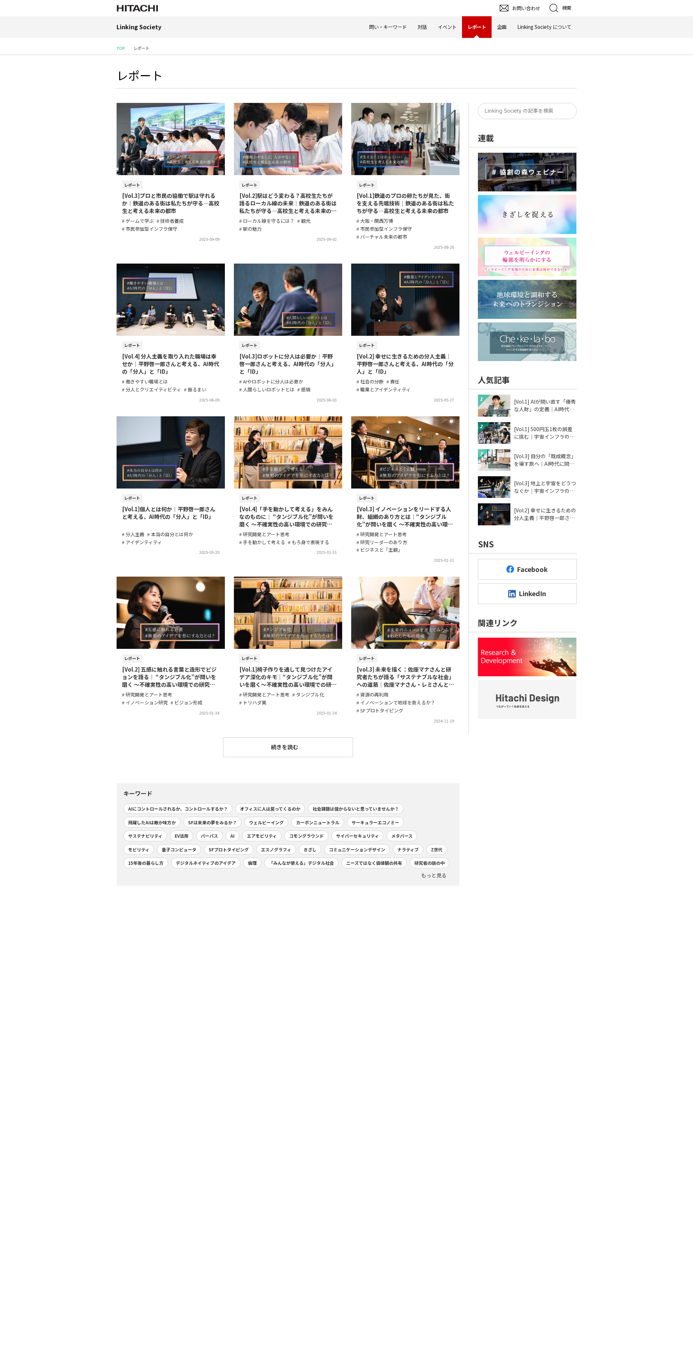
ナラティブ (408, 849)
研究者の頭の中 (429, 863)
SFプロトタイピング (229, 849)
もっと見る (433, 875)
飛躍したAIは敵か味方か (152, 822)
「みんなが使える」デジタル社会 (301, 863)
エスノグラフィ (276, 849)
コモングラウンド (306, 836)
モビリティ (138, 849)
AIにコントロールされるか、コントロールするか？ (178, 809)
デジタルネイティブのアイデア (206, 863)
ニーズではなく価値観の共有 (374, 863)
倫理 (252, 863)
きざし (310, 849)
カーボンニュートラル (317, 822)
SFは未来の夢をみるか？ (212, 822)
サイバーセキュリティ (357, 836)
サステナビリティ (145, 836)
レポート (140, 75)
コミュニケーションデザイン (357, 849)
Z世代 (437, 849)
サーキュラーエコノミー (375, 822)
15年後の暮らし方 (146, 863)
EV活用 (181, 836)
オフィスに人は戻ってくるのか (270, 809)
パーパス (209, 836)
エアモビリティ (262, 836)
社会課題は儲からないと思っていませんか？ (356, 809)
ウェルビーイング (266, 822)
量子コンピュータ (179, 849)
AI (232, 836)
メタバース (402, 836)
